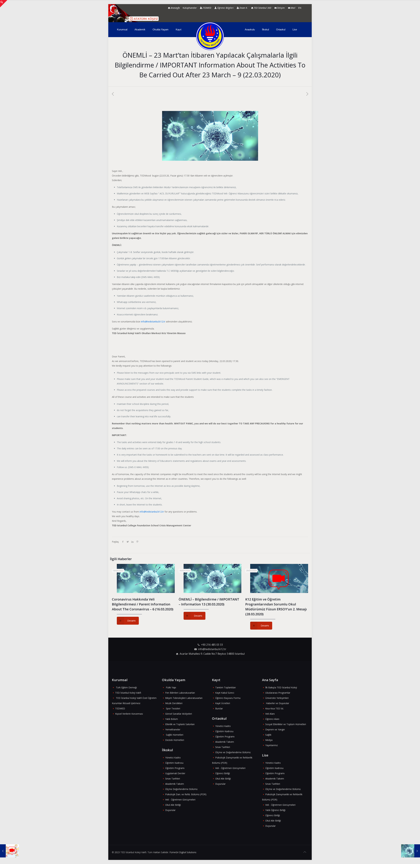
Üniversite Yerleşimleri (277, 698)
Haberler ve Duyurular (277, 703)
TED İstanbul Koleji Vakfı (128, 692)
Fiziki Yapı (171, 687)
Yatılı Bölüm (171, 719)
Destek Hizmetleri (174, 740)
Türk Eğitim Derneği (126, 687)
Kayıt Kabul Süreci (224, 692)
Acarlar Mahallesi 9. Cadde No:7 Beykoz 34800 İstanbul (212, 654)
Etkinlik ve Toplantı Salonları (180, 724)
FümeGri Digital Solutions (182, 852)
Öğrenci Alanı (272, 719)
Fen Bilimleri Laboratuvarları (180, 692)
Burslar (219, 708)
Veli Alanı (270, 713)
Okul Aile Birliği (173, 804)
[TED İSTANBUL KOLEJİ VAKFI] (209, 36)
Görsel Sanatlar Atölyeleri (178, 713)
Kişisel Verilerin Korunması (129, 713)
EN (299, 7)
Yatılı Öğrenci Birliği (275, 810)
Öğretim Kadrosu (174, 762)
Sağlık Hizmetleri (174, 734)
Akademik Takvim (174, 783)
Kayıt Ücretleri (222, 703)
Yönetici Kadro (173, 757)
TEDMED (120, 708)
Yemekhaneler (172, 729)
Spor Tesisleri (173, 708)
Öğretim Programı (174, 768)
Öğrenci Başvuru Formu (228, 698)
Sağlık (268, 734)
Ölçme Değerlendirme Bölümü (181, 789)
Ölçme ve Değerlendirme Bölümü (233, 752)
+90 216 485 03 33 (212, 644)
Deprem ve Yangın (275, 729)
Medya (269, 740)
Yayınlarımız (271, 745)
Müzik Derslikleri (173, 703)
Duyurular (170, 810)
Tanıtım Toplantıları (225, 687)
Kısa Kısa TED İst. (274, 708)
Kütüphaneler (190, 7)
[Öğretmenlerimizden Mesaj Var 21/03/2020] (9, 850)
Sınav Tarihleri (172, 778)
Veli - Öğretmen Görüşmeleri (180, 799)
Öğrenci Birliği (222, 773)
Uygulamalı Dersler (175, 773)
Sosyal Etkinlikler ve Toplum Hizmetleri (285, 724)
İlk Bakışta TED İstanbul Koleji (281, 687)
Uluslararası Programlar (277, 692)
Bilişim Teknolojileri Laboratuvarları (183, 698)
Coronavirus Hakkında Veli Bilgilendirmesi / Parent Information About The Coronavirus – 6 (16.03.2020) (142, 604)
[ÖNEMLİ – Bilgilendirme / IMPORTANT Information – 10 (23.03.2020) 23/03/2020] (410, 850)
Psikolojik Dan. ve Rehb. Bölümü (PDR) (185, 794)
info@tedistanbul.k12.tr (153, 321)
